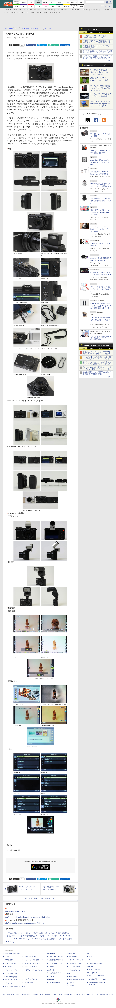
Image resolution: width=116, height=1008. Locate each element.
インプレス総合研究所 (12, 963)
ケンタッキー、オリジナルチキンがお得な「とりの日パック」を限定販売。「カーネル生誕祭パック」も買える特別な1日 (97, 364)
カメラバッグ (49, 9)
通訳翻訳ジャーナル (75, 963)
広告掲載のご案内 (37, 994)
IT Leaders (8, 966)
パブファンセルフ (94, 969)
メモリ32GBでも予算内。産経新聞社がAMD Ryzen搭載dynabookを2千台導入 (100, 103)
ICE (88, 953)
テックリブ (70, 983)
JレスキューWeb (74, 966)
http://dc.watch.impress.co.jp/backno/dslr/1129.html (25, 923)
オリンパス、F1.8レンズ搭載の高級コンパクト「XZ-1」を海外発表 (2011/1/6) (38, 936)
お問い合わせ (26, 994)
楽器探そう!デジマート (56, 960)
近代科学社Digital (55, 982)
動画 (45, 12)
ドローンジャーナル (11, 970)
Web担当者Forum (10, 960)
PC (5, 12)
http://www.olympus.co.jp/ (15, 911)
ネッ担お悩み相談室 (11, 973)
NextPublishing (29, 982)
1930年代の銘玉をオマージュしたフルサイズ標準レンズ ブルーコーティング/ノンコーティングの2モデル (97, 53)
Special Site (88, 65)
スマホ (21, 12)
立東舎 (52, 966)
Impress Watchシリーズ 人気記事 (96, 345)
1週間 (100, 32)
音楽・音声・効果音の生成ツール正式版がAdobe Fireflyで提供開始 (100, 212)
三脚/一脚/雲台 (75, 9)
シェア (32, 45)
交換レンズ (17, 9)
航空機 (39, 12)
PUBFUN (90, 966)
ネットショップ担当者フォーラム (35, 960)
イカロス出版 (71, 953)
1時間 (83, 32)
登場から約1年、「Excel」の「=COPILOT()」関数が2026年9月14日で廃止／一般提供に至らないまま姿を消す (97, 354)
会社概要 (77, 994)
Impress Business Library (32, 963)
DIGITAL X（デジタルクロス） (34, 970)
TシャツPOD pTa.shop (96, 976)
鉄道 (32, 12)
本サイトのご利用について (11, 994)
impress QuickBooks (95, 963)
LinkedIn (66, 45)
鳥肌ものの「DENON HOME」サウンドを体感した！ (99, 80)
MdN (68, 973)
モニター (85, 9)
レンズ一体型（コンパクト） (33, 9)
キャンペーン (54, 12)
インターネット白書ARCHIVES (15, 986)
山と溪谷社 (50, 970)
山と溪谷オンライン (56, 973)
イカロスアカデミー (75, 970)
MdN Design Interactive (76, 979)
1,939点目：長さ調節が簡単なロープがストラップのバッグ (100, 320)
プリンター (94, 9)
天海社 (91, 956)
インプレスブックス (31, 979)
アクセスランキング (91, 29)
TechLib (71, 986)
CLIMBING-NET (54, 976)
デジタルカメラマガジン (12, 979)
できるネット (9, 983)
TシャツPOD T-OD (56, 963)
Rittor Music (51, 953)
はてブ (44, 45)
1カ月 (108, 32)
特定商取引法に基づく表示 (105, 994)
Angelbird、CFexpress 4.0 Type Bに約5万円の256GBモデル (100, 162)
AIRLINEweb (73, 956)
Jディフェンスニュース (76, 960)
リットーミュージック (56, 956)
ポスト (16, 45)
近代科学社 (50, 979)
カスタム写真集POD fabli (97, 979)
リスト (22, 45)
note (55, 45)
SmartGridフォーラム (31, 956)
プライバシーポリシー (65, 994)
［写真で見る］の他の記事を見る (40, 898)
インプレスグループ (88, 994)
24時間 (91, 32)
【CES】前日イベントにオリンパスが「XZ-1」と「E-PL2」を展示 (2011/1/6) (38, 933)
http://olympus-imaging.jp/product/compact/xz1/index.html (28, 917)
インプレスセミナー (31, 966)
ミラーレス (7, 9)
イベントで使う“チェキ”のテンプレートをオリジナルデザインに (100, 289)
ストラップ (12, 12)
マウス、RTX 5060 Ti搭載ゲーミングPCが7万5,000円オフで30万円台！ (100, 88)
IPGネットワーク (92, 973)
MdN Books (72, 976)
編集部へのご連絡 (50, 994)
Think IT (7, 956)
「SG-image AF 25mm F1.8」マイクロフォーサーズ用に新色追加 (100, 229)
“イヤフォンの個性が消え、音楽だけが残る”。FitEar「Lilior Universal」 (100, 72)
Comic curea (93, 960)
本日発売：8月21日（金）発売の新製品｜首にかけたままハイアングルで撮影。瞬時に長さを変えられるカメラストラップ (97, 43)
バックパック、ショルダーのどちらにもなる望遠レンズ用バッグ (100, 201)
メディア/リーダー (62, 9)
